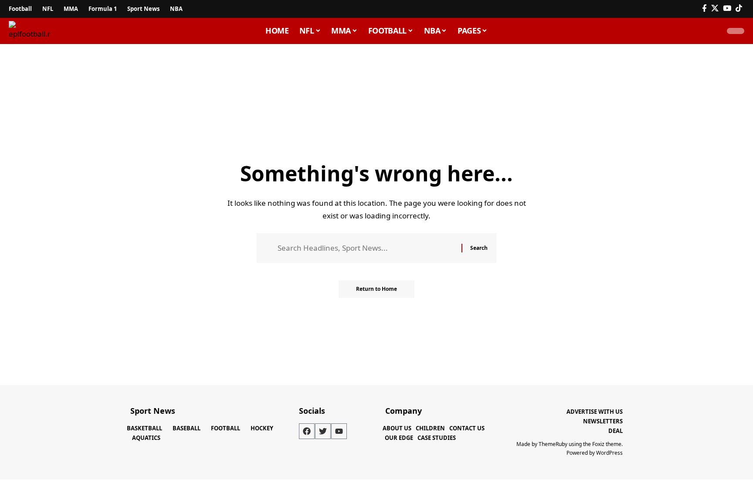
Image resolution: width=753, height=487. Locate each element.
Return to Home (376, 289)
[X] (715, 8)
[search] (711, 31)
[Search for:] (366, 248)
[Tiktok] (738, 8)
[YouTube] (727, 8)
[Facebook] (704, 8)
